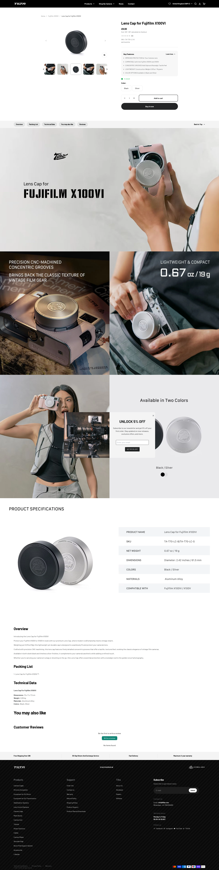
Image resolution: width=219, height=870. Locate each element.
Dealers (118, 794)
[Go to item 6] (101, 69)
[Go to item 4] (75, 69)
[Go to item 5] (88, 69)
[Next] (107, 69)
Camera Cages (19, 786)
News (121, 4)
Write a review (109, 738)
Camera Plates (19, 837)
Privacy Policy (36, 866)
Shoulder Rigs (18, 841)
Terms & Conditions (21, 866)
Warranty (70, 794)
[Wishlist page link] (169, 4)
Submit (194, 791)
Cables (16, 833)
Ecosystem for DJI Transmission (25, 798)
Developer (119, 790)
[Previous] (43, 69)
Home (43, 16)
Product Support (72, 807)
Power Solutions (19, 829)
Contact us (70, 790)
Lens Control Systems (21, 807)
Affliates (119, 798)
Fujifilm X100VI (53, 16)
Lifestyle (17, 854)
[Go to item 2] (49, 69)
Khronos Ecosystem (21, 790)
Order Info (70, 786)
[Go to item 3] (62, 69)
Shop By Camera (105, 4)
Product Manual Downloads (76, 811)
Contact (131, 4)
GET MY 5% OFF (132, 449)
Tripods (16, 824)
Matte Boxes (18, 816)
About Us (119, 786)
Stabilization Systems (21, 803)
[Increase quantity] (134, 98)
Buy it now (149, 106)
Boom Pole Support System (23, 846)
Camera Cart (18, 820)
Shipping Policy (72, 803)
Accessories (18, 850)
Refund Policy (71, 798)
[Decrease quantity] (124, 98)
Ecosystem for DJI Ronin (22, 794)
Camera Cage (18, 811)
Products (88, 4)
